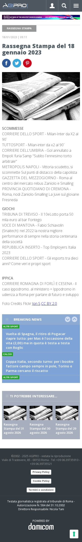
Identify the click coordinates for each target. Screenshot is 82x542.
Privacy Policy (41, 472)
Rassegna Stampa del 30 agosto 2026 (40, 428)
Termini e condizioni (41, 489)
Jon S (36, 303)
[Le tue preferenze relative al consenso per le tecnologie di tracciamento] (74, 534)
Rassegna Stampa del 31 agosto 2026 (14, 428)
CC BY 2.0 (49, 303)
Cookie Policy (41, 480)
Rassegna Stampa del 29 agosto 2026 (66, 428)
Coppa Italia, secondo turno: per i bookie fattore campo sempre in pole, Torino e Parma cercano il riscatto (40, 366)
